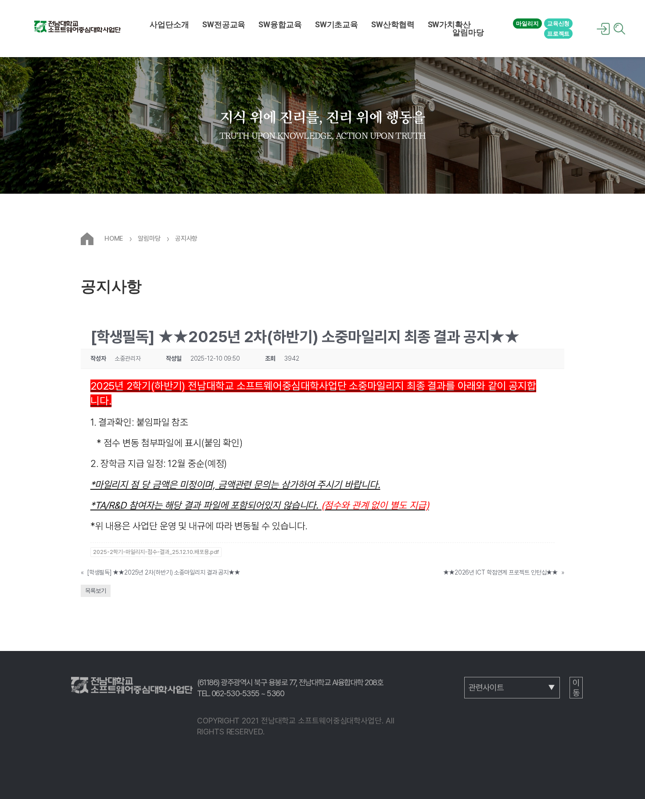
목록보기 (95, 590)
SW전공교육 (223, 25)
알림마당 (468, 32)
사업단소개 (169, 25)
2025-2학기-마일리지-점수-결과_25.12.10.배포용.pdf (156, 552)
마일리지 (527, 23)
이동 (576, 688)
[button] (169, 25)
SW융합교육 (279, 25)
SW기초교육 (336, 25)
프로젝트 (558, 33)
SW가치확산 (449, 25)
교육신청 (558, 23)
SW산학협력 (392, 25)
